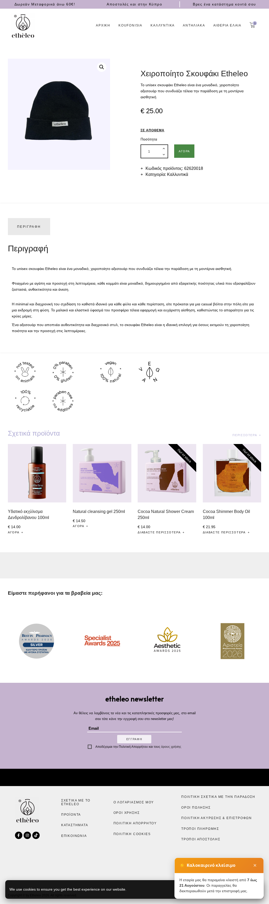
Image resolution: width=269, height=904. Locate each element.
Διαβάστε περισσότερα (159, 532)
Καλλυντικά (177, 174)
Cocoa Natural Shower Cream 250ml (166, 514)
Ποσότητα (149, 139)
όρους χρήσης (171, 747)
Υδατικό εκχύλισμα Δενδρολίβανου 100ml (28, 514)
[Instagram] (27, 835)
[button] (101, 67)
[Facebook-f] (18, 835)
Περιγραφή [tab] (29, 227)
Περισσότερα (244, 435)
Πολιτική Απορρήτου (133, 747)
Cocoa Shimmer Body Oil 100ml (226, 514)
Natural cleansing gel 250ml (99, 511)
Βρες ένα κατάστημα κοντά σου (224, 4)
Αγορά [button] (13, 532)
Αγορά (184, 151)
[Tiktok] (36, 835)
